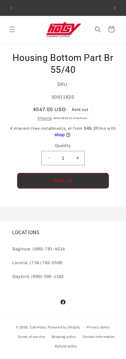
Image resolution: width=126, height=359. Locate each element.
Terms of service (31, 336)
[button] (12, 29)
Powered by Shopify (64, 327)
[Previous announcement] (11, 8)
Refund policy (66, 346)
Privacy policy (98, 327)
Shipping (45, 118)
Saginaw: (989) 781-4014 (38, 249)
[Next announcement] (114, 8)
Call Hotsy (38, 327)
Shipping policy (63, 336)
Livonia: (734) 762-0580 (37, 262)
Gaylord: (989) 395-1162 (38, 276)
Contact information (98, 336)
